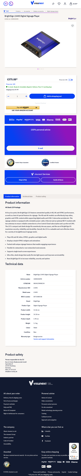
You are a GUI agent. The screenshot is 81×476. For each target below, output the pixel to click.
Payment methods (9, 404)
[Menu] (6, 4)
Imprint (64, 472)
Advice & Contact (47, 398)
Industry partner (9, 437)
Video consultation (47, 401)
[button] (22, 108)
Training (44, 413)
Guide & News (58, 180)
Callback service (46, 417)
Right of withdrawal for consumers (14, 413)
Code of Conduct (8, 441)
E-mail (40, 148)
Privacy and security (54, 472)
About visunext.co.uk (10, 431)
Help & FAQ (23, 180)
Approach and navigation (49, 420)
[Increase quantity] (26, 96)
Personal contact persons (49, 404)
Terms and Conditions (39, 472)
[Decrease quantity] (8, 96)
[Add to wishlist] (72, 25)
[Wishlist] (59, 4)
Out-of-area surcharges (11, 401)
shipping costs (48, 475)
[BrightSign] (72, 18)
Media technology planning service (52, 410)
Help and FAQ (8, 407)
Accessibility (7, 444)
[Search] (53, 4)
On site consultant (47, 407)
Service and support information (44, 339)
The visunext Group (9, 434)
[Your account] (65, 4)
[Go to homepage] (40, 4)
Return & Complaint (10, 410)
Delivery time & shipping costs (13, 398)
